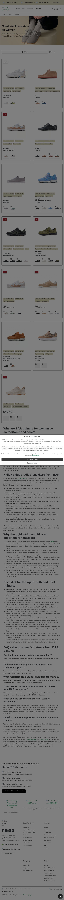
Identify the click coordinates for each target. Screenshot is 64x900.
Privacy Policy (35, 455)
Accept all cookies (32, 459)
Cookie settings (32, 463)
